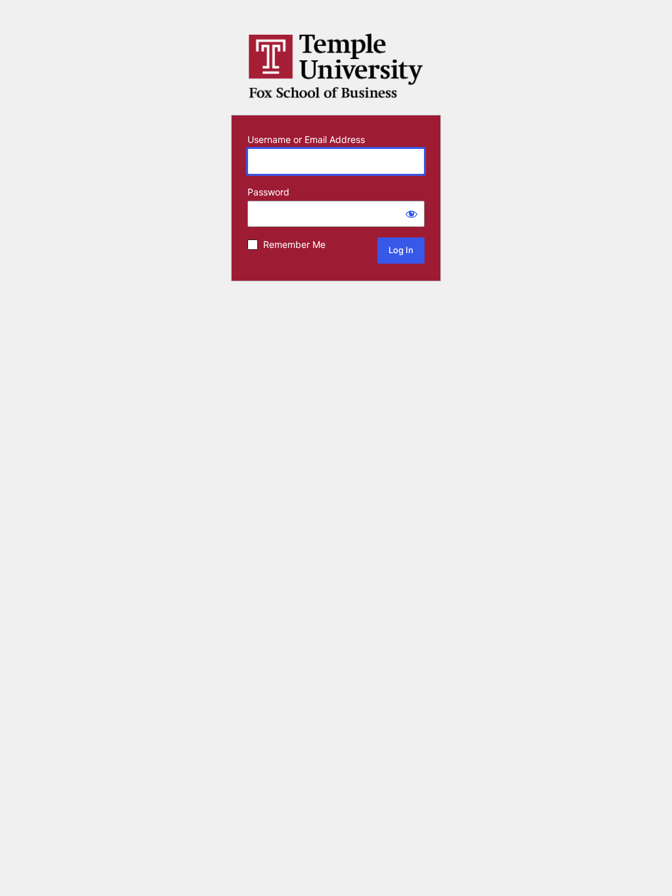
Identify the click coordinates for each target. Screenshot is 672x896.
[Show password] (411, 214)
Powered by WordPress (336, 66)
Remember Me (294, 244)
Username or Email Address (306, 139)
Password (268, 191)
